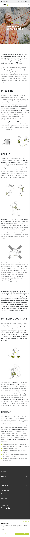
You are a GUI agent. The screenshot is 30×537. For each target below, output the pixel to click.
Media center (4, 496)
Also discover (23, 1)
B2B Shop (3, 493)
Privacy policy (26, 521)
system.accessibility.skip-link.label (13, 2)
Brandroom (4, 498)
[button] (4, 1)
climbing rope (13, 297)
